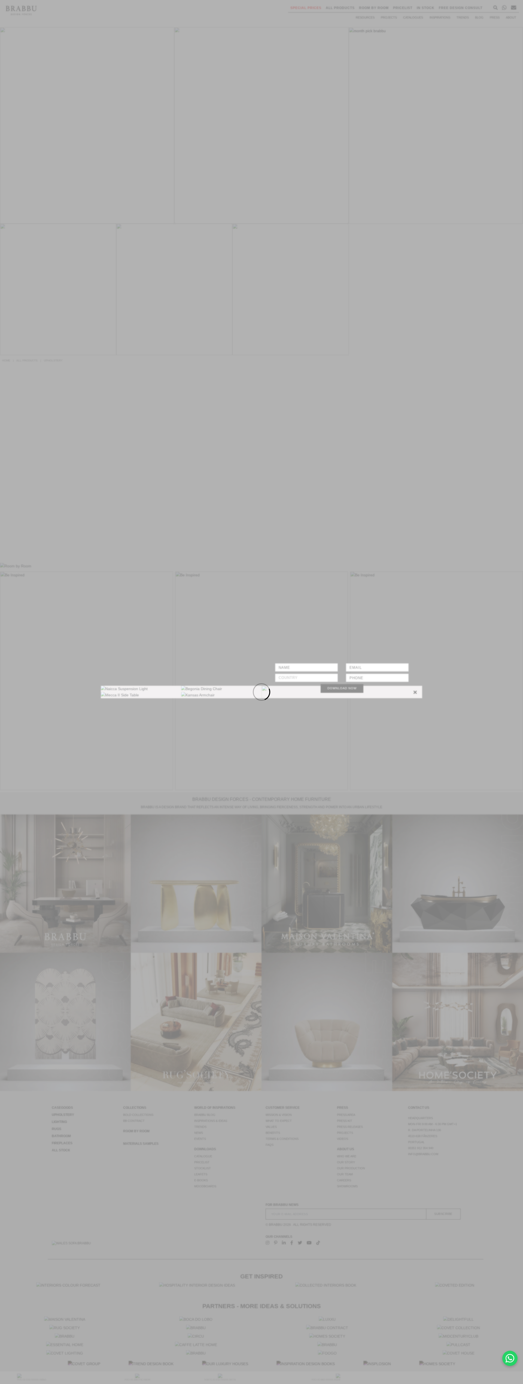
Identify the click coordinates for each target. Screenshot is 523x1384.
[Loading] (261, 692)
